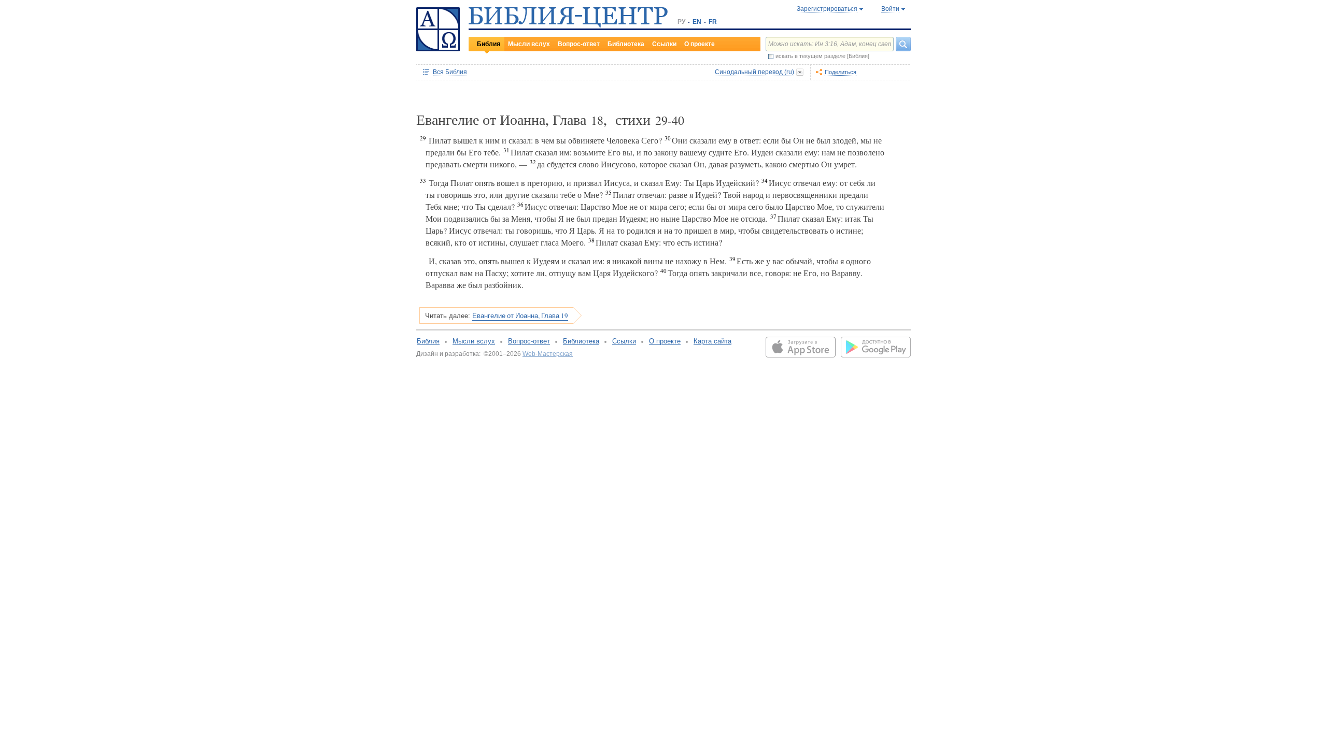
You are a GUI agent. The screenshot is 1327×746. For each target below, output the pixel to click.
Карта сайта (712, 341)
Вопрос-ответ (579, 44)
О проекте (699, 44)
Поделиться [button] (840, 72)
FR (713, 21)
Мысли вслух (529, 44)
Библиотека (626, 44)
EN (697, 21)
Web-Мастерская (548, 353)
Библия (488, 44)
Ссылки (664, 44)
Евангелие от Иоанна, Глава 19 (520, 315)
